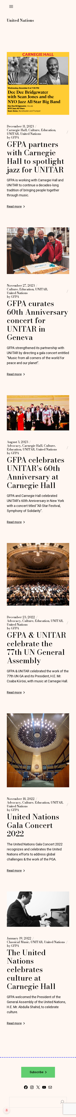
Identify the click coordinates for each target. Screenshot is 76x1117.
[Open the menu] (11, 6)
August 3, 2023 (17, 442)
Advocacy (14, 446)
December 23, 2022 (21, 617)
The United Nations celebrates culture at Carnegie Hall (31, 969)
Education (48, 130)
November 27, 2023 (21, 285)
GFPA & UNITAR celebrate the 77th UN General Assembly (36, 647)
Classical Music (18, 942)
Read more (14, 206)
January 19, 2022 (19, 938)
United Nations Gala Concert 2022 (33, 825)
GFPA (13, 137)
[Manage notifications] (7, 1110)
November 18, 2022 (20, 799)
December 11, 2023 (20, 126)
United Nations (30, 134)
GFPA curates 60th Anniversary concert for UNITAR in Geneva (37, 320)
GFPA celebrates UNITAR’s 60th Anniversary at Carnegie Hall (35, 472)
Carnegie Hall (17, 130)
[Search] (62, 1102)
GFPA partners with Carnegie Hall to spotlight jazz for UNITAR (35, 157)
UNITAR (13, 134)
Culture (33, 130)
